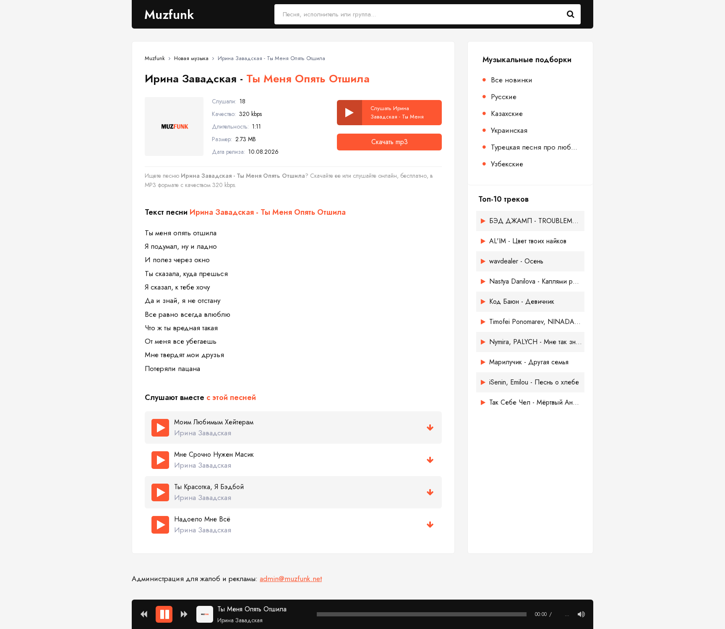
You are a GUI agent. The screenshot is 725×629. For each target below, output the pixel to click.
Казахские (507, 113)
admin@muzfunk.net (291, 579)
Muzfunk (169, 14)
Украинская (509, 130)
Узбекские (507, 164)
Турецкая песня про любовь (535, 147)
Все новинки (511, 80)
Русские (503, 97)
